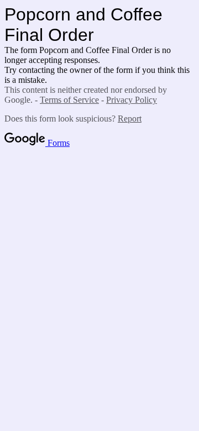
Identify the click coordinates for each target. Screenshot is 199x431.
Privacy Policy (131, 99)
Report (130, 118)
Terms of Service (69, 99)
